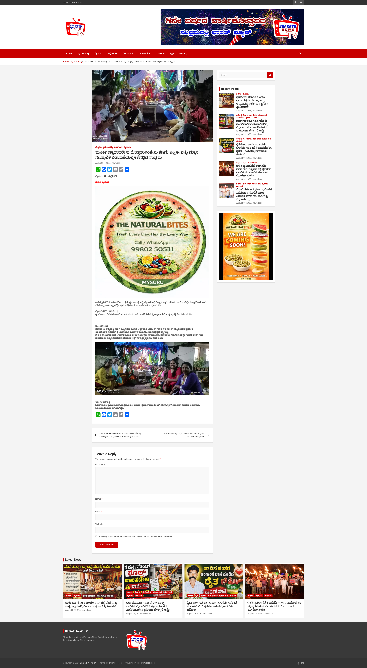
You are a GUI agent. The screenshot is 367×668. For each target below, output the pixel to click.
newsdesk (116, 163)
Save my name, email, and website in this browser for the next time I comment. (136, 536)
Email (98, 511)
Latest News (73, 559)
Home (69, 53)
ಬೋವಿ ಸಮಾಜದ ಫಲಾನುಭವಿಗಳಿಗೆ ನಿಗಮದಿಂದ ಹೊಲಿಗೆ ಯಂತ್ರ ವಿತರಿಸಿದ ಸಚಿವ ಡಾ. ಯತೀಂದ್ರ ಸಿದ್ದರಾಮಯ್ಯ (254, 194)
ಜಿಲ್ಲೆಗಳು (111, 53)
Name (99, 499)
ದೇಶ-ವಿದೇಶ (128, 53)
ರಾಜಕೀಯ (160, 53)
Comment (100, 464)
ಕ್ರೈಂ (172, 53)
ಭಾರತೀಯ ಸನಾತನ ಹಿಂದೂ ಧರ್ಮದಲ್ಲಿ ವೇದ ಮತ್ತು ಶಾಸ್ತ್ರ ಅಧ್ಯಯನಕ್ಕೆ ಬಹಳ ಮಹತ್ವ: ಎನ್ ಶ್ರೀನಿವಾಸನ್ (252, 101)
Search (270, 75)
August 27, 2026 (243, 111)
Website (99, 524)
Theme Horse (115, 663)
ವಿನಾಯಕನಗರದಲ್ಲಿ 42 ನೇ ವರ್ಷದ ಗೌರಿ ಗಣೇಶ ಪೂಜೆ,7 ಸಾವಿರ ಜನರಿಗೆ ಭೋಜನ (183, 435)
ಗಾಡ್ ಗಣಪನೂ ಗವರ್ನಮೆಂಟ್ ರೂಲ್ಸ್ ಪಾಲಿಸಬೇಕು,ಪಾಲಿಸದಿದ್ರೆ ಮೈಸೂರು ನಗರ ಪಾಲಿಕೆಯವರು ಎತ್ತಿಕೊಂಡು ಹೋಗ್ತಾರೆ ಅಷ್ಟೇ (251, 125)
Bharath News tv (88, 663)
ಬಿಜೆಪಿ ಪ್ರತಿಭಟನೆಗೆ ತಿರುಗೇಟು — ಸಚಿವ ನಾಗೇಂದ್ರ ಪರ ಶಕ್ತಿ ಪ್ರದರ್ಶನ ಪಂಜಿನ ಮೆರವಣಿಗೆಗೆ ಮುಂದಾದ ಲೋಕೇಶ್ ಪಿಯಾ (253, 170)
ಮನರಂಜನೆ (143, 53)
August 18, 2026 (243, 158)
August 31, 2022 (102, 163)
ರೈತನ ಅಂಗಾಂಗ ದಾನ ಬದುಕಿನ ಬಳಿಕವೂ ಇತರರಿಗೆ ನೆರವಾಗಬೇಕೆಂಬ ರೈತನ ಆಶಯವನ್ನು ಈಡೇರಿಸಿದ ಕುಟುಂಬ (254, 149)
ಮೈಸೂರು (98, 53)
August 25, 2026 (243, 134)
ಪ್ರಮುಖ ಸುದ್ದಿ (83, 53)
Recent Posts (230, 88)
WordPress (149, 663)
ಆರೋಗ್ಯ (182, 53)
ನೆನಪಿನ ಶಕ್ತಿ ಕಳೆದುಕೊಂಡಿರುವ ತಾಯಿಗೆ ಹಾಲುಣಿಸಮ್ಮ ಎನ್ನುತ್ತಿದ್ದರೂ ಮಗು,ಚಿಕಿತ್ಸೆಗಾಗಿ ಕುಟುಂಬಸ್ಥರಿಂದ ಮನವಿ (120, 435)
